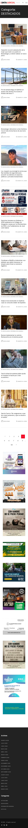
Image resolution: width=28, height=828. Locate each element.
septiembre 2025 (6, 772)
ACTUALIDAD (4, 800)
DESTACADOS (6, 46)
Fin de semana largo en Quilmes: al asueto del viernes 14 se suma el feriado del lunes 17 (12, 91)
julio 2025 (4, 777)
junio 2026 (4, 746)
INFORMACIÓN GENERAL (17, 46)
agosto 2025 (5, 774)
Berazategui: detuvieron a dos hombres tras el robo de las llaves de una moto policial (14, 131)
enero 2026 (4, 760)
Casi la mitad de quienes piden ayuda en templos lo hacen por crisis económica (13, 375)
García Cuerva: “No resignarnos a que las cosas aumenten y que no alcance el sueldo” (13, 415)
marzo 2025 (4, 789)
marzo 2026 (4, 754)
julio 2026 (4, 743)
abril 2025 (4, 786)
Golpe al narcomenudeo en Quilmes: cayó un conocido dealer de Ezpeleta (13, 302)
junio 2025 (4, 780)
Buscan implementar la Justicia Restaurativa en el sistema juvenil (12, 336)
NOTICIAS (3, 809)
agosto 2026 (5, 740)
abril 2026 (4, 751)
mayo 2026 (4, 749)
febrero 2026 (5, 757)
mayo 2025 (4, 783)
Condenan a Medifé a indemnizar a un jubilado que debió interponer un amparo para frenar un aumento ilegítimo (13, 263)
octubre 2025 (5, 769)
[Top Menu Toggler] (26, 2)
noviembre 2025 (6, 766)
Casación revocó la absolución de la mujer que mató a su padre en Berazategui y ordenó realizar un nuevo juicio (14, 52)
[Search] (23, 2)
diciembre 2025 (5, 763)
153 (12, 445)
